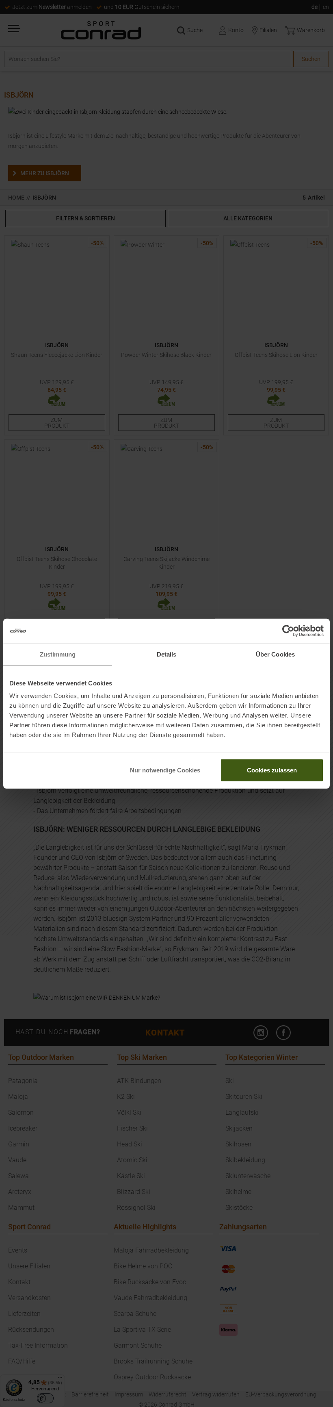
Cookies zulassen (272, 770)
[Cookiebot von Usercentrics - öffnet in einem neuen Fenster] (288, 630)
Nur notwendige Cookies (165, 770)
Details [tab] (167, 653)
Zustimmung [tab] (58, 653)
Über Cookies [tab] (275, 653)
